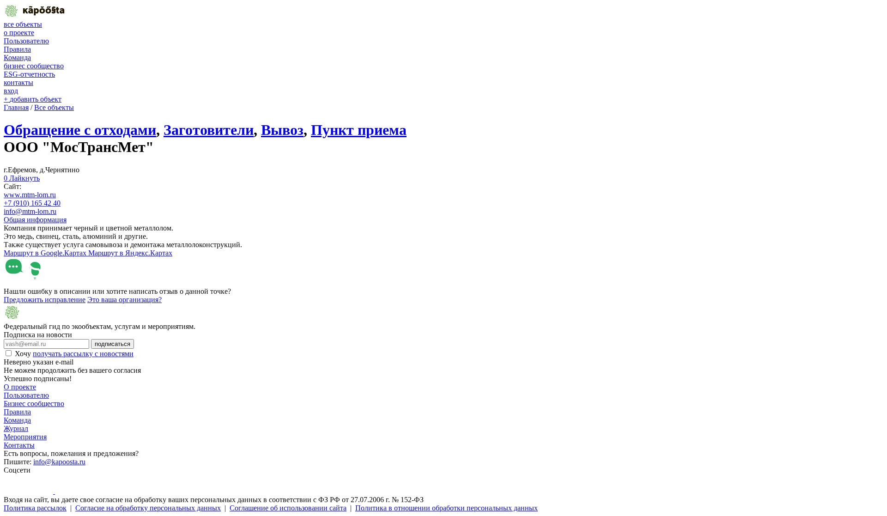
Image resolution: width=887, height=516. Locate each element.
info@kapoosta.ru (59, 462)
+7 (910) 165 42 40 (32, 203)
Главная (16, 107)
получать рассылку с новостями (83, 354)
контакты (18, 82)
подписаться (112, 343)
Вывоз (282, 129)
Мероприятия (25, 437)
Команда (17, 57)
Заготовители (209, 129)
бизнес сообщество (34, 66)
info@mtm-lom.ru (30, 211)
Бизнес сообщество (34, 403)
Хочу (74, 354)
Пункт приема (359, 129)
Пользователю (26, 41)
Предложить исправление (44, 300)
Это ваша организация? (124, 300)
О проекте (20, 387)
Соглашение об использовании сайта (288, 508)
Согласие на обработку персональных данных (148, 508)
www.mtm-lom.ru (30, 195)
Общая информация (35, 220)
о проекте (19, 32)
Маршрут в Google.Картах (46, 253)
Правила (17, 49)
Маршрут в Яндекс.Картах (130, 253)
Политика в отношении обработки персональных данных (446, 508)
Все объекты (54, 107)
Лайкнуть (22, 178)
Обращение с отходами (80, 129)
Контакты (19, 445)
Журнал (16, 428)
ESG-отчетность (29, 74)
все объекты (23, 24)
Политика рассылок (35, 508)
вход (11, 91)
